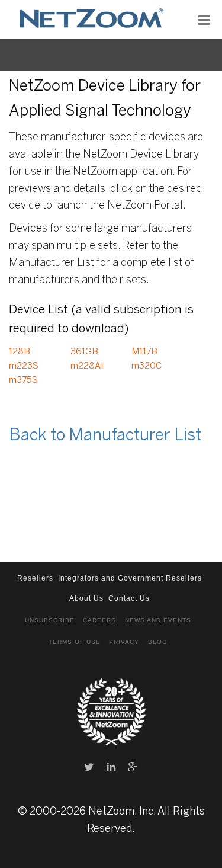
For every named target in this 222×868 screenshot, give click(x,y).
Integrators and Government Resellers (130, 578)
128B (19, 352)
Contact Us (129, 598)
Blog (158, 642)
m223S (23, 366)
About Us (86, 598)
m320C (146, 366)
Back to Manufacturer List (105, 436)
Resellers (35, 578)
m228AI (87, 366)
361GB (84, 352)
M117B (144, 352)
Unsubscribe (50, 620)
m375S (23, 380)
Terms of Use (75, 642)
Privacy (124, 642)
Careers (99, 620)
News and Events (158, 620)
